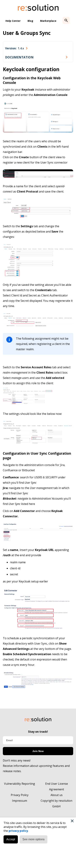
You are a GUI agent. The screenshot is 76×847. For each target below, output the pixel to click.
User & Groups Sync (27, 33)
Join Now (38, 751)
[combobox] (16, 48)
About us (57, 795)
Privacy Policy (19, 795)
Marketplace (48, 20)
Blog (30, 20)
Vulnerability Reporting (19, 784)
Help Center (13, 20)
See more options (33, 839)
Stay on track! (38, 732)
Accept (10, 839)
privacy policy (18, 831)
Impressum (19, 801)
